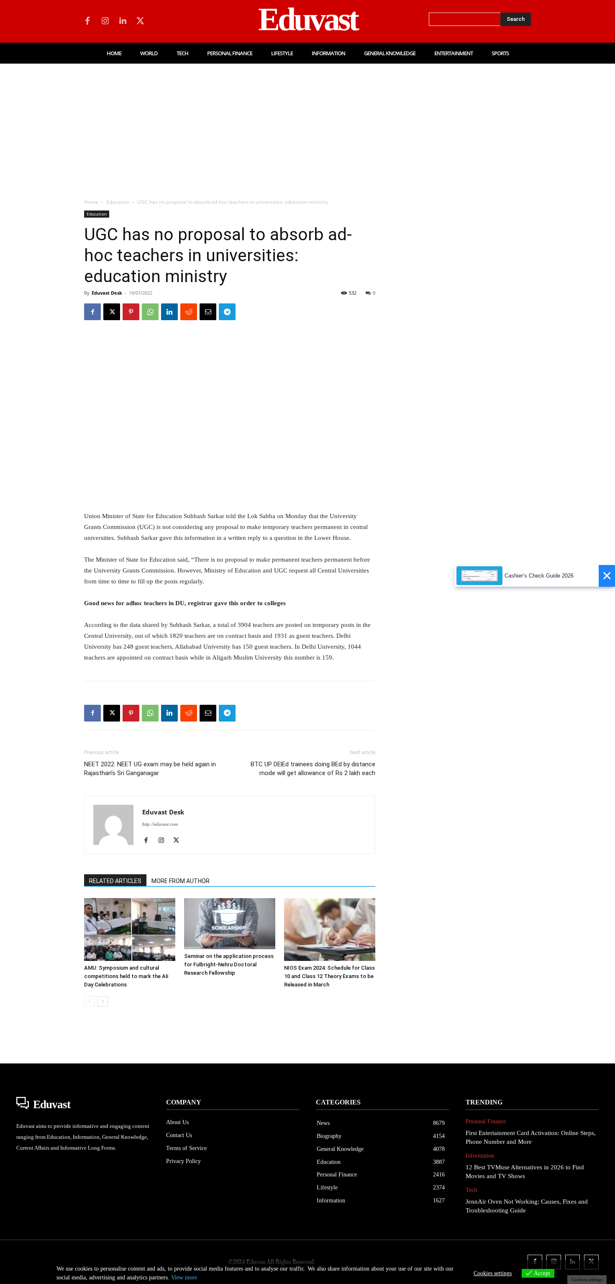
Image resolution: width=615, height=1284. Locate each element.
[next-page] (102, 1001)
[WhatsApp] (150, 311)
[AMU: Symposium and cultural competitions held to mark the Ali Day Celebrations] (129, 929)
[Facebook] (87, 21)
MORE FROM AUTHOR (180, 881)
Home (91, 201)
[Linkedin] (122, 21)
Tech (471, 1190)
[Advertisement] (307, 126)
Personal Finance (486, 1121)
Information (480, 1156)
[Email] (208, 311)
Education (117, 201)
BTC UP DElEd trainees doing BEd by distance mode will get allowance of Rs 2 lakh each (313, 768)
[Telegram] (227, 311)
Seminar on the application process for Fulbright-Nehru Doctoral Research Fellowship (229, 964)
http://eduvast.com (160, 824)
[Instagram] (105, 21)
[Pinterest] (131, 311)
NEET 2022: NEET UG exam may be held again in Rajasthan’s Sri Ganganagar (150, 768)
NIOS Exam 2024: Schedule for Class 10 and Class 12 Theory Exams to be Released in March (329, 976)
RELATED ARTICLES (115, 881)
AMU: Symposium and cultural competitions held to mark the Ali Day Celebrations (126, 976)
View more (184, 1277)
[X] (140, 21)
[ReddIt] (188, 311)
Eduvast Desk (107, 293)
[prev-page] (89, 1001)
